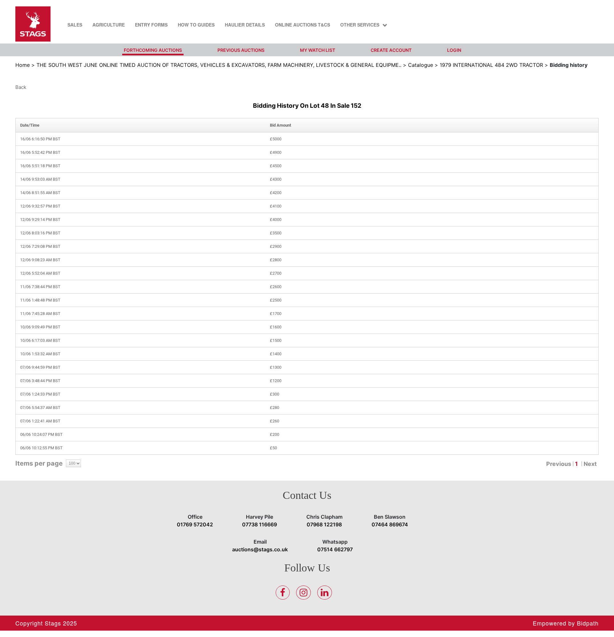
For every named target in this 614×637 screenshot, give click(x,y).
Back (20, 87)
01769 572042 (195, 524)
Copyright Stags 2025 (46, 623)
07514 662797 (335, 549)
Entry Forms (151, 24)
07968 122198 (324, 524)
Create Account (391, 50)
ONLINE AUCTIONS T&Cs (302, 24)
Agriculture (108, 24)
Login (454, 50)
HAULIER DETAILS (245, 24)
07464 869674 (390, 524)
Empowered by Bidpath (566, 623)
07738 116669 (259, 524)
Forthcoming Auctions (153, 50)
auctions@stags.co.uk (260, 549)
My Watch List (317, 50)
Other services (359, 24)
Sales (74, 24)
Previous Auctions (240, 50)
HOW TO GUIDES (196, 24)
